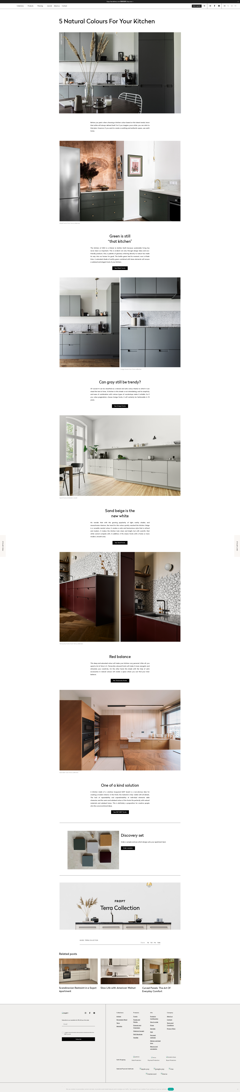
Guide (82, 940)
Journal (49, 6)
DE (232, 6)
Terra (118, 1023)
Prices (152, 1025)
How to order (154, 1022)
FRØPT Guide (61, 39)
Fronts (135, 1016)
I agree (171, 1089)
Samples (152, 1029)
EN (225, 6)
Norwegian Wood (122, 1020)
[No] (238, 1089)
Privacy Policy (171, 1029)
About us (57, 6)
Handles (135, 1037)
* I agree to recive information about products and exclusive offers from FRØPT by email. (79, 1033)
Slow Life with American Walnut (118, 988)
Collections (20, 6)
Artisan (119, 1016)
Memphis (119, 1026)
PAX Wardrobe (137, 1034)
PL (228, 6)
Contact (64, 6)
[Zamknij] (238, 2)
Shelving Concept (138, 1031)
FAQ (151, 1032)
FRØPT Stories (61, 966)
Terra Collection (91, 940)
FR (235, 6)
